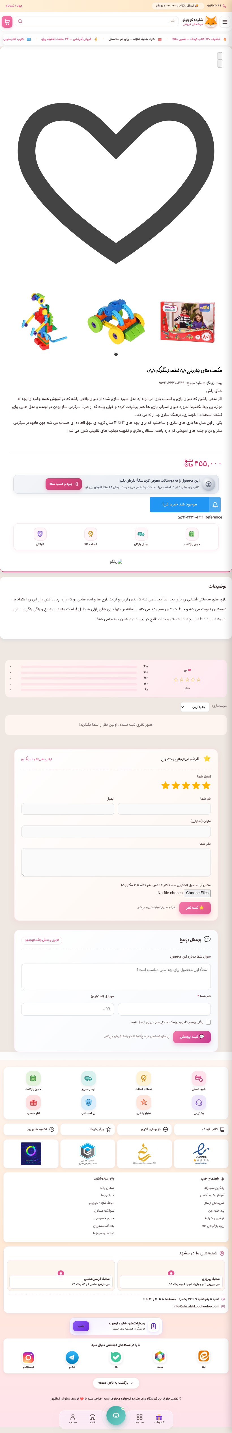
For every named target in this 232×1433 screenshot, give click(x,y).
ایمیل (110, 798)
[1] (206, 785)
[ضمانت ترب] (31, 1153)
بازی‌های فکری (151, 1129)
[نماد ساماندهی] (144, 1153)
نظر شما (205, 843)
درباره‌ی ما (107, 1195)
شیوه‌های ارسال (214, 1203)
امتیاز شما (204, 776)
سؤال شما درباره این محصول (190, 957)
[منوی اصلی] (225, 22)
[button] (116, 354)
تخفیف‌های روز (37, 1129)
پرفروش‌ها (97, 1129)
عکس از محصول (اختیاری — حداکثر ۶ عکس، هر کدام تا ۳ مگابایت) (166, 885)
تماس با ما (107, 1188)
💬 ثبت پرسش (192, 1037)
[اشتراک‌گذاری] (220, 63)
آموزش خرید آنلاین (212, 1195)
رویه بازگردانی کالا (213, 1226)
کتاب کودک (210, 1129)
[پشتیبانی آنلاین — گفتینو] (116, 1415)
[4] (175, 785)
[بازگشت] (220, 56)
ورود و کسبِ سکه (60, 483)
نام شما (205, 798)
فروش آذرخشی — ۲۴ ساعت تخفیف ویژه (44, 39)
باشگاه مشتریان (103, 1226)
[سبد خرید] (7, 22)
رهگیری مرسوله (214, 1188)
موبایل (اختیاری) (102, 996)
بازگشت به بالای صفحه (113, 1382)
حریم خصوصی (104, 1218)
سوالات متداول (104, 1210)
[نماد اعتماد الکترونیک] (201, 1153)
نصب (81, 1326)
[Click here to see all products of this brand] (116, 559)
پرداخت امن (216, 1210)
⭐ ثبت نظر (195, 908)
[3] (185, 785)
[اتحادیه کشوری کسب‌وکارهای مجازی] (87, 1153)
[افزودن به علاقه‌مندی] (116, 279)
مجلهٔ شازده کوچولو (101, 1203)
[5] (165, 785)
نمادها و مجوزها (103, 1233)
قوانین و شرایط (214, 1218)
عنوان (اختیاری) (200, 821)
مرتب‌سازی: (219, 705)
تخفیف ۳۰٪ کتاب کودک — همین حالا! (173, 39)
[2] (196, 785)
